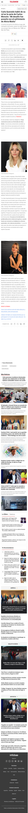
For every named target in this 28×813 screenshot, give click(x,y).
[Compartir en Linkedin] (15, 40)
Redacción (12, 782)
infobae (3, 8)
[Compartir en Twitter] (12, 40)
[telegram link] (18, 761)
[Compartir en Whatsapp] (5, 40)
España (15, 768)
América (5, 768)
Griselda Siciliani (9, 5)
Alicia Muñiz (4, 366)
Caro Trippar (16, 5)
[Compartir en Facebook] (8, 40)
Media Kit (14, 793)
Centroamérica (14, 771)
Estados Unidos (21, 768)
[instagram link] (12, 761)
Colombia (10, 768)
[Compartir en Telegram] (18, 40)
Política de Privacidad (19, 801)
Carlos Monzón (5, 368)
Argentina (6, 790)
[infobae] (14, 2)
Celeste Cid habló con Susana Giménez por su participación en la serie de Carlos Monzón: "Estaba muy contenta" (13, 317)
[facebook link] (6, 761)
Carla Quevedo (13, 366)
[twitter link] (9, 761)
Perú (8, 771)
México (4, 771)
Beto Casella (2, 5)
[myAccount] (26, 2)
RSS (14, 774)
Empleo (16, 782)
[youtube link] (15, 761)
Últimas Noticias (21, 771)
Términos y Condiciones (9, 801)
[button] (2, 2)
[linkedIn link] (21, 761)
